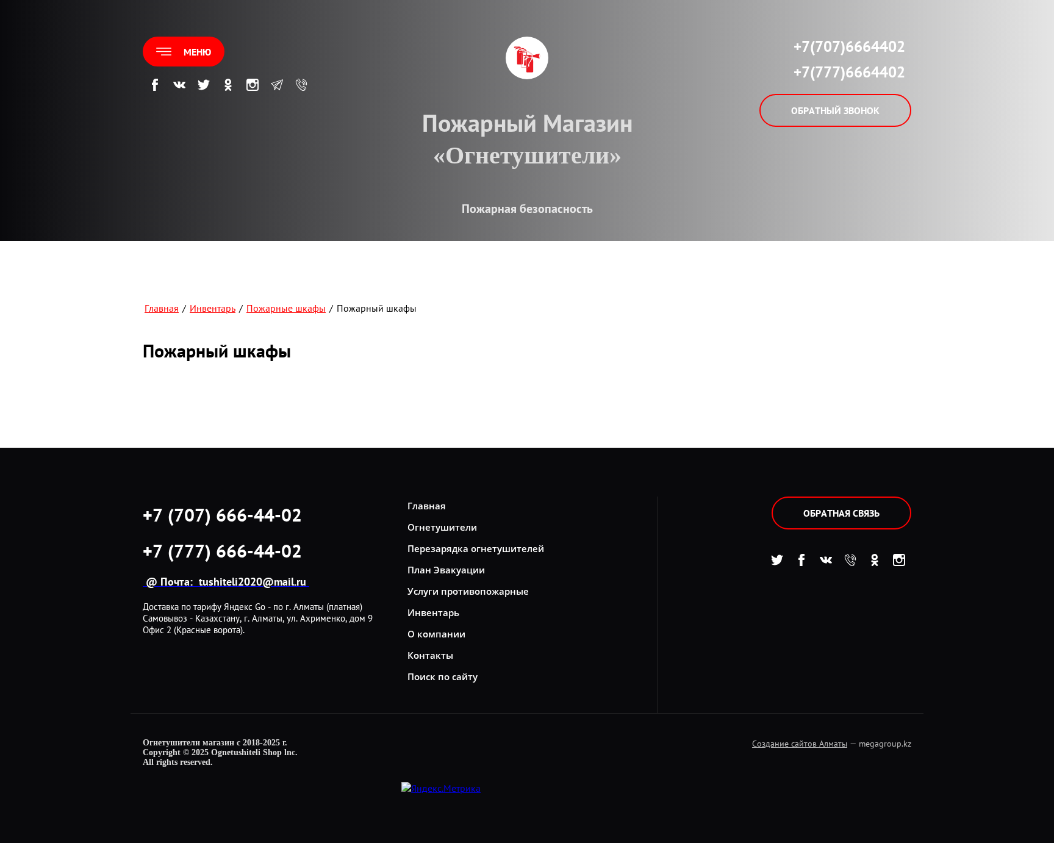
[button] (183, 51)
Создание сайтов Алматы (799, 743)
